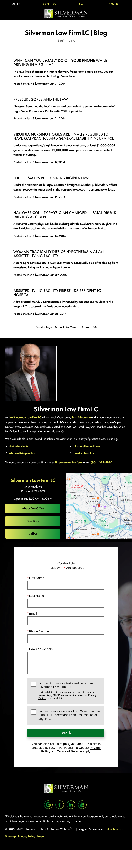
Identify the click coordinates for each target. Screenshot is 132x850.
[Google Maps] (48, 804)
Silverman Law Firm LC (33, 480)
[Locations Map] (99, 505)
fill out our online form (69, 462)
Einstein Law (116, 829)
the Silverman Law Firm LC (24, 417)
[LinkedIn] (71, 804)
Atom (85, 327)
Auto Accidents (18, 446)
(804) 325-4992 (101, 462)
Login (40, 836)
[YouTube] (82, 804)
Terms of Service (69, 751)
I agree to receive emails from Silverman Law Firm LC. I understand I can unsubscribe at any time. (69, 714)
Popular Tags (43, 327)
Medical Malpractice (22, 453)
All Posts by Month (66, 327)
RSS (94, 327)
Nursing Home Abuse (87, 446)
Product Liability (84, 453)
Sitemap (10, 836)
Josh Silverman (81, 417)
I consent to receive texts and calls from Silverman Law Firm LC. (67, 690)
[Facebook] (59, 804)
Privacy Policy (26, 836)
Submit (66, 732)
